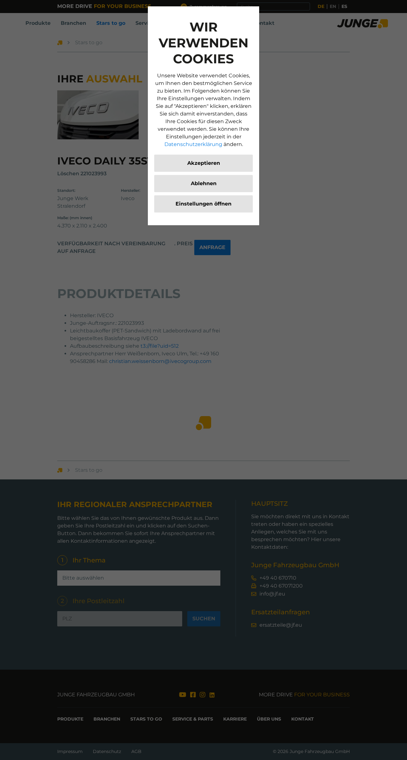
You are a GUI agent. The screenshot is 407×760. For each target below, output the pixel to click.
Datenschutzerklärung (193, 144)
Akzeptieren (203, 163)
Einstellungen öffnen (203, 204)
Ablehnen (204, 183)
